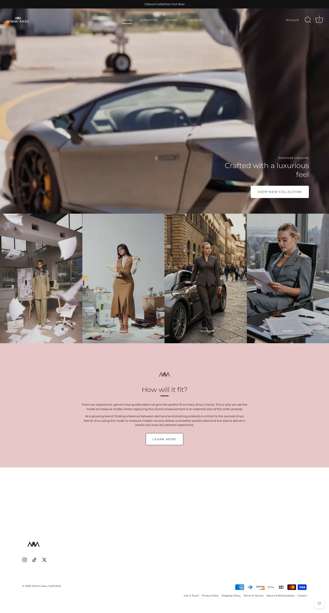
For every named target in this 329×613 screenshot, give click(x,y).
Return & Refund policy (281, 595)
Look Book (194, 20)
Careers (302, 595)
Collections (148, 20)
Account (292, 20)
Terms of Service (254, 595)
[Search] (308, 20)
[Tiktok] (34, 559)
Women (171, 20)
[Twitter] (44, 559)
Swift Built (54, 586)
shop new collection (280, 192)
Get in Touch (191, 595)
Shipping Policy (231, 595)
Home (127, 20)
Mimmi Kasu (39, 586)
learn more (165, 439)
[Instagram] (24, 559)
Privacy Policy (210, 595)
